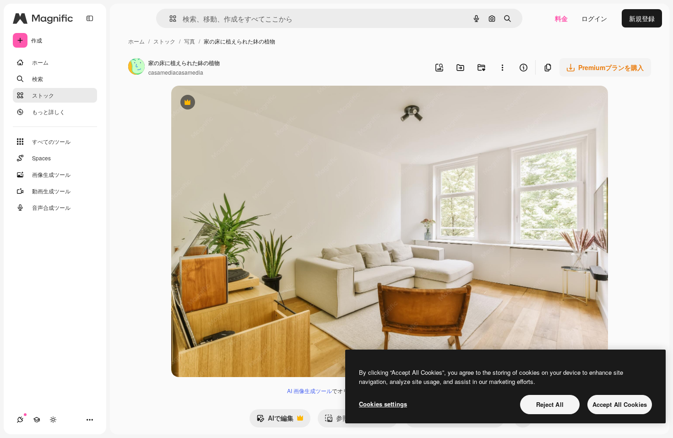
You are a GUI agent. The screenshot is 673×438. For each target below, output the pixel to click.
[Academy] (36, 419)
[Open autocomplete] (169, 18)
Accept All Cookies (619, 404)
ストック (164, 41)
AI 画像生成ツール (309, 390)
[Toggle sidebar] (89, 18)
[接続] (20, 419)
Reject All (550, 404)
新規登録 (642, 18)
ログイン (594, 18)
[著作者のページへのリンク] (136, 67)
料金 (561, 18)
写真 (189, 41)
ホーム (136, 41)
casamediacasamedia (175, 72)
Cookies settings (383, 404)
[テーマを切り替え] (53, 419)
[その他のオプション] (502, 67)
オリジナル (234, 103)
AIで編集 (274, 420)
